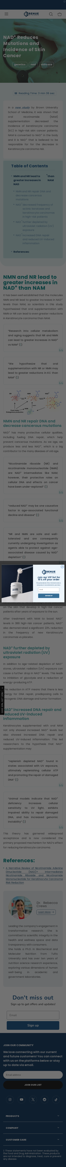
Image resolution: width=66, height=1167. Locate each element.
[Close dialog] (62, 566)
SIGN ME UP (48, 596)
